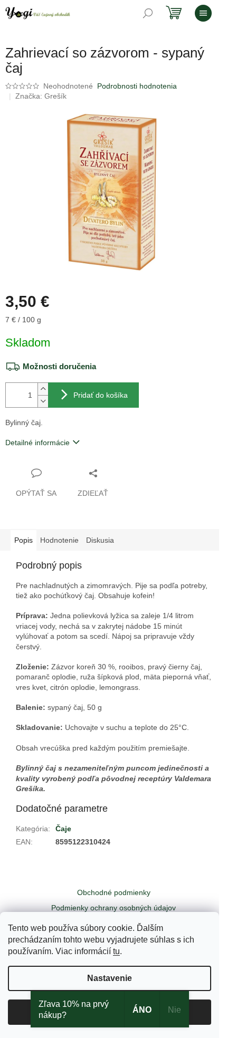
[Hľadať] (147, 13)
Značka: (41, 96)
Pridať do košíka (100, 395)
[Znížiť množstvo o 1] (42, 401)
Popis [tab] (23, 540)
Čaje (63, 828)
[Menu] (203, 13)
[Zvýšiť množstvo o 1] (42, 389)
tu (116, 951)
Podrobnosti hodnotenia (137, 86)
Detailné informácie (37, 442)
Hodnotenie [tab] (59, 540)
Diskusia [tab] (100, 540)
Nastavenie (109, 978)
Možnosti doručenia (59, 366)
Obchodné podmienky (113, 892)
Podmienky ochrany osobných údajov (113, 908)
